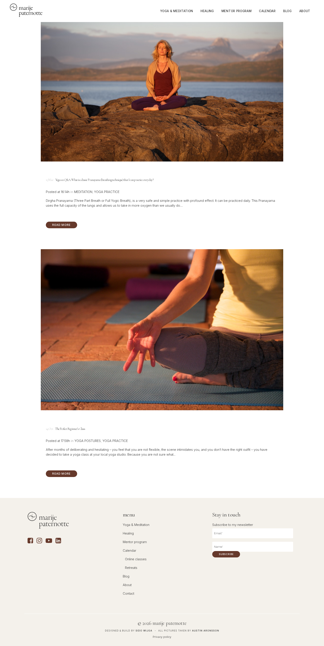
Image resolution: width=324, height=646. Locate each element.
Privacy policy (162, 637)
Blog (126, 576)
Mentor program (135, 542)
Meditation (83, 192)
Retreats (131, 568)
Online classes (136, 559)
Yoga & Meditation (136, 525)
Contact (128, 594)
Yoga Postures (87, 441)
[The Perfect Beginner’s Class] (162, 329)
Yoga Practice (106, 192)
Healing (128, 533)
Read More (61, 224)
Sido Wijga (144, 630)
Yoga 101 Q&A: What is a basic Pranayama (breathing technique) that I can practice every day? (104, 180)
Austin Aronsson (205, 630)
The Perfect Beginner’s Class (70, 429)
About (127, 585)
